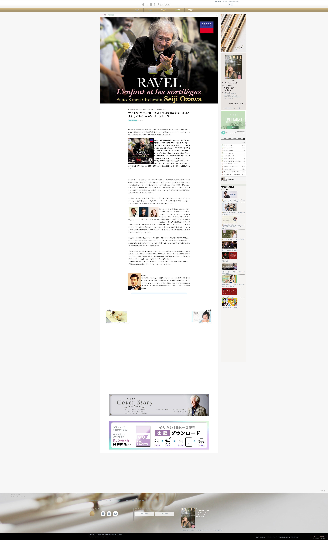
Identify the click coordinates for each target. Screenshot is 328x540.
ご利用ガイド (224, 1)
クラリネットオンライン (284, 537)
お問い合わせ (235, 1)
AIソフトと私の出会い (228, 297)
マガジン (150, 10)
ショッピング (164, 10)
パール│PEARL (138, 494)
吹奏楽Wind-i (295, 537)
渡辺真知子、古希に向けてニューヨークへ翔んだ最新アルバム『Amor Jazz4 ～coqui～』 (233, 226)
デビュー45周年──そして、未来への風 (233, 239)
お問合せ (120, 534)
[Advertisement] (159, 345)
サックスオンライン (260, 537)
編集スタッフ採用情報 (111, 534)
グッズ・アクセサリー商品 (155, 500)
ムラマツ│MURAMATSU (89, 494)
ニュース (137, 10)
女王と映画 (225, 261)
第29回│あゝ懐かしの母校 (230, 307)
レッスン (119, 500)
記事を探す (192, 10)
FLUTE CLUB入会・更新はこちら (232, 97)
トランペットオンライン (272, 537)
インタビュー (109, 500)
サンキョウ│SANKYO (116, 494)
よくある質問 (230, 1)
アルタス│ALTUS (128, 494)
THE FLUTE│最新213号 (230, 93)
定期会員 (177, 10)
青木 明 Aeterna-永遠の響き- (230, 250)
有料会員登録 (164, 513)
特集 (127, 500)
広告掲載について (101, 534)
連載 (133, 500)
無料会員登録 (144, 513)
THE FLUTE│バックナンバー (231, 95)
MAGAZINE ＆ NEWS (96, 500)
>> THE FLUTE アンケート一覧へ (232, 108)
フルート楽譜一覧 (228, 98)
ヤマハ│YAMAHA (76, 494)
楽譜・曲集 (141, 500)
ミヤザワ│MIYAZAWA (102, 494)
